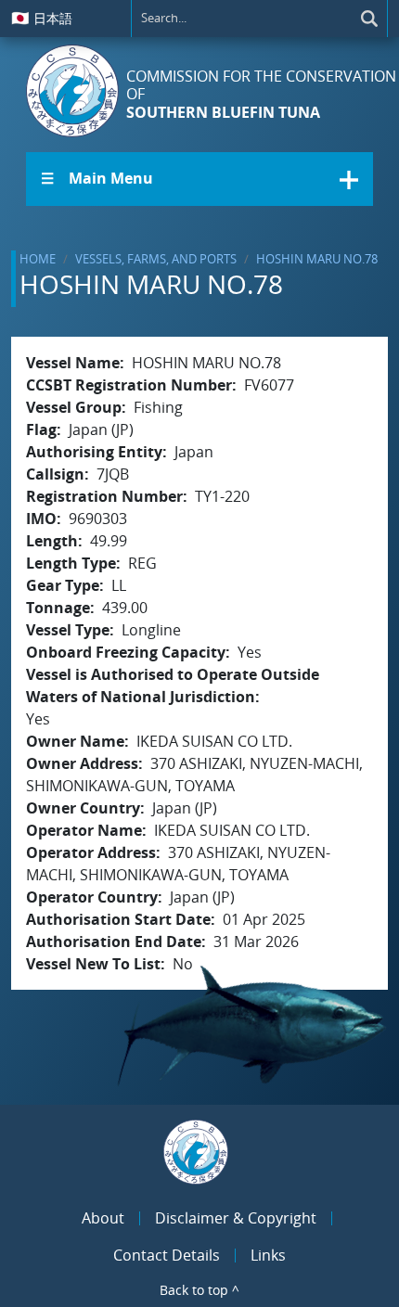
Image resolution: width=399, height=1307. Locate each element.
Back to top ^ (199, 1290)
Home (37, 258)
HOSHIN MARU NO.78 (317, 258)
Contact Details (166, 1255)
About (103, 1218)
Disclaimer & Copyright (235, 1218)
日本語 (41, 17)
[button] (199, 179)
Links (268, 1255)
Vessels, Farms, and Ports (156, 258)
